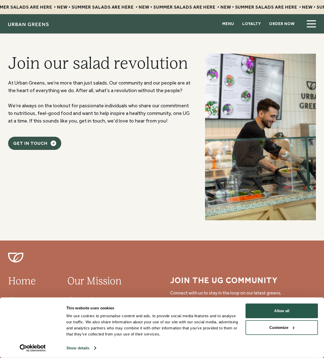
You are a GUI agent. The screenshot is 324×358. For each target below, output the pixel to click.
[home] (28, 24)
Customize (278, 327)
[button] (311, 24)
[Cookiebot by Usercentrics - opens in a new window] (33, 348)
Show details (77, 348)
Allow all (281, 311)
